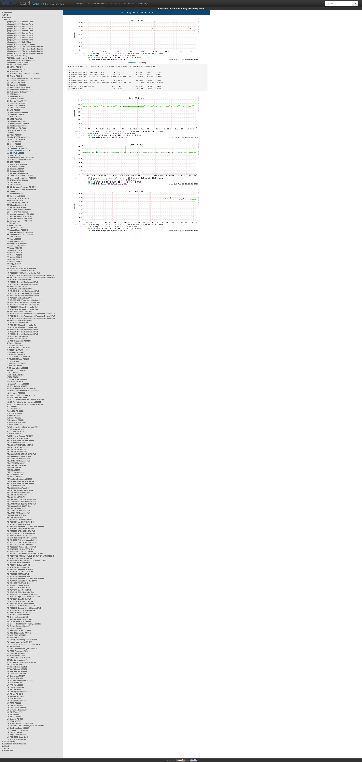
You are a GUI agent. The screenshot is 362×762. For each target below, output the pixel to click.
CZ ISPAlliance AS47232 (16, 128)
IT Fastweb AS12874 (15, 345)
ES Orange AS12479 (15, 200)
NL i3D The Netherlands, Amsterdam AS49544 (25, 399)
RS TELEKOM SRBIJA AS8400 (19, 621)
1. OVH (5, 15)
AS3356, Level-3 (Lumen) (17, 55)
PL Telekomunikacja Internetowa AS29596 (24, 427)
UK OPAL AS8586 (14, 721)
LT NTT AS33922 (13, 372)
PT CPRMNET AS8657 (16, 463)
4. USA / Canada (8, 741)
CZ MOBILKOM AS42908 (16, 130)
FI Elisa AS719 (12, 223)
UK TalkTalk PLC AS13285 (17, 730)
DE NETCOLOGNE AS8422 (17, 180)
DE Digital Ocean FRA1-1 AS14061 (21, 157)
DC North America (96, 3)
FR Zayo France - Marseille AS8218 (21, 270)
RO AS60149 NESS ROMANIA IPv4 (21, 610)
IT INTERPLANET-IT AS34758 (18, 347)
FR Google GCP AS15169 (17, 243)
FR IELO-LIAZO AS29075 (17, 245)
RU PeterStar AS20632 (16, 653)
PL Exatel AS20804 (14, 413)
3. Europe (6, 19)
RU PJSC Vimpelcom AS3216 (18, 651)
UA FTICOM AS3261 (15, 685)
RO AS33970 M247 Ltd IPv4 (18, 574)
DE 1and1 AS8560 (14, 141)
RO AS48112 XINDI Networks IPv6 (20, 528)
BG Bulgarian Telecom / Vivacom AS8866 (23, 78)
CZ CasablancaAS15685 (16, 121)
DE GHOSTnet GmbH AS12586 (19, 159)
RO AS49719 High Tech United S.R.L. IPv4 (23, 596)
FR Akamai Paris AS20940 (17, 230)
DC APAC (114, 3)
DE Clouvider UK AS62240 (17, 148)
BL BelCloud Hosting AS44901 (19, 87)
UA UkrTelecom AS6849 (16, 707)
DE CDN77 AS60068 (15, 146)
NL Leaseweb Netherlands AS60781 (21, 388)
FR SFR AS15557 (14, 264)
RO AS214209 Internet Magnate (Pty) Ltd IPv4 (25, 553)
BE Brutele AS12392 (15, 71)
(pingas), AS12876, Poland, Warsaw (21, 44)
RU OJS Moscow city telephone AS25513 (23, 644)
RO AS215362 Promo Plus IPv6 (19, 519)
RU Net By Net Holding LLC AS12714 (22, 639)
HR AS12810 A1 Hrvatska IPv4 (19, 288)
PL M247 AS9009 (14, 415)
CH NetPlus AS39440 (15, 98)
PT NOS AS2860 (13, 470)
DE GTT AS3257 (13, 162)
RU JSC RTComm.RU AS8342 (19, 633)
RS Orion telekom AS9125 (17, 617)
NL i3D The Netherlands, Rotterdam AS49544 (25, 404)
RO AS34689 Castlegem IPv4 (18, 576)
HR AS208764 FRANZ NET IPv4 (19, 311)
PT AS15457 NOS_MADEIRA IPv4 (20, 481)
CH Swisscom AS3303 (16, 103)
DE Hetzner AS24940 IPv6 (17, 173)
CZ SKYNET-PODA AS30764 (18, 137)
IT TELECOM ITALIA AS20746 (18, 356)
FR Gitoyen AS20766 (15, 241)
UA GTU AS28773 (14, 689)
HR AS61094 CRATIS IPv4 (17, 336)
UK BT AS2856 (13, 714)
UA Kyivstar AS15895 (15, 696)
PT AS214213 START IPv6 (17, 449)
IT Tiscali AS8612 (14, 361)
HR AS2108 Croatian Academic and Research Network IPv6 (31, 275)
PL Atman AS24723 (14, 406)
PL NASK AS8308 (14, 418)
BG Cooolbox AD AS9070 (17, 80)
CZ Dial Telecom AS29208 (17, 126)
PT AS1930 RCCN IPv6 (16, 442)
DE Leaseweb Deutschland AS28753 (21, 178)
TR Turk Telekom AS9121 (17, 667)
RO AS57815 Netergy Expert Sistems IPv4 (24, 608)
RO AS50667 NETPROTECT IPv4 (20, 601)
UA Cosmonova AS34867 (17, 673)
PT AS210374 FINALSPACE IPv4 (20, 490)
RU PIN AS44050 (13, 646)
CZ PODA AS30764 (14, 135)
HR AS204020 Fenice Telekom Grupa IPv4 (23, 304)
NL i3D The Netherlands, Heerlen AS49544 (24, 402)
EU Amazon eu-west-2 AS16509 (19, 218)
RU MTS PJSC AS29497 (16, 635)
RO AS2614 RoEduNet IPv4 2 (18, 565)
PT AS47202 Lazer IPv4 (16, 508)
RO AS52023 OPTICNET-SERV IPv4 (21, 605)
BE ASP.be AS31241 (15, 67)
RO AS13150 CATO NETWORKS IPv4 (21, 542)
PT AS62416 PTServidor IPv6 (18, 458)
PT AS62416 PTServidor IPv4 (18, 510)
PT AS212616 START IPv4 (17, 447)
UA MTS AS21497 (14, 698)
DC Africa (128, 3)
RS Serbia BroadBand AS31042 (19, 619)
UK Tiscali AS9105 (14, 732)
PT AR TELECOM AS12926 (17, 438)
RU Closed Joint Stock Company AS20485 (24, 624)
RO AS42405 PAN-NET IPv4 (18, 585)
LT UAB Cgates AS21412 (17, 379)
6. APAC (5, 746)
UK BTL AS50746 (14, 716)
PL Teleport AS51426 (15, 429)
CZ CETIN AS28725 (14, 119)
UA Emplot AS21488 (15, 678)
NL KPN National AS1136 (17, 386)
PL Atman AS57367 (14, 408)
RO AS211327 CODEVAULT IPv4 (20, 551)
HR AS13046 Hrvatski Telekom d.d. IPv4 (23, 291)
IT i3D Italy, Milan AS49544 (17, 368)
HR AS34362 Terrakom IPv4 (18, 322)
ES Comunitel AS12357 (16, 193)
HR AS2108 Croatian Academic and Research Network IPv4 (31, 313)
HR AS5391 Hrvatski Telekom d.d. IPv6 (22, 282)
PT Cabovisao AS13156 (16, 465)
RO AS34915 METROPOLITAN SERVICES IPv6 (25, 526)
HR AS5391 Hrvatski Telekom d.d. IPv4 (22, 329)
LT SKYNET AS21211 (15, 375)
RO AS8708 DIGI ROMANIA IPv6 (20, 535)
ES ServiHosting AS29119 (17, 202)
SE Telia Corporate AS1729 (18, 660)
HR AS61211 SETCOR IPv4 (18, 338)
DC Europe (77, 3)
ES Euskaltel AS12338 (16, 196)
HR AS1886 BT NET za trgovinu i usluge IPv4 (25, 300)
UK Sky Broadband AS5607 (18, 728)
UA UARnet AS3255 (15, 705)
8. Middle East (7, 750)
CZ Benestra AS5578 (15, 114)
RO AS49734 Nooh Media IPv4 (19, 599)
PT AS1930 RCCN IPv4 (16, 485)
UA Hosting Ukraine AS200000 (19, 691)
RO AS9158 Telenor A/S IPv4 (18, 614)
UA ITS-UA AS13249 (15, 694)
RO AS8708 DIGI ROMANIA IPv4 (20, 612)
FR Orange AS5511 (14, 261)
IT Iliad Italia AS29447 (15, 352)
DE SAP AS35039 (14, 184)
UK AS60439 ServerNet (16, 739)
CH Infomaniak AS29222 (16, 96)
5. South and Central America (14, 743)
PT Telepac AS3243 (14, 476)
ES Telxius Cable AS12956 (17, 207)
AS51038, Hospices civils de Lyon (20, 58)
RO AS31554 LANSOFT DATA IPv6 (20, 522)
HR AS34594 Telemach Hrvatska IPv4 (22, 325)
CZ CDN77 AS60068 (15, 116)
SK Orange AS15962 (15, 664)
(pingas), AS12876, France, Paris (20, 21)
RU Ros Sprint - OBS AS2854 (18, 657)
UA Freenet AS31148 (15, 687)
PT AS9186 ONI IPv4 (15, 517)
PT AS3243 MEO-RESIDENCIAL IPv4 (21, 499)
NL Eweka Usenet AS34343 (18, 384)
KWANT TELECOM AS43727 (18, 370)
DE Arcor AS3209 (14, 144)
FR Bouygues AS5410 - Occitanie (20, 234)
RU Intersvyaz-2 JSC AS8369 (19, 630)
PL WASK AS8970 (14, 433)
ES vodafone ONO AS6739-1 (18, 212)
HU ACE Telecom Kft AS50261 (19, 341)
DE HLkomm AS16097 (16, 166)
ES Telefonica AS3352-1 (16, 205)
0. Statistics (7, 12)
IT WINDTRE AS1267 (15, 365)
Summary (142, 3)
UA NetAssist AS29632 (16, 700)
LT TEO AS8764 (13, 377)
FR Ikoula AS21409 (14, 248)
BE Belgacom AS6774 (16, 69)
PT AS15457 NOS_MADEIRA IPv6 (20, 440)
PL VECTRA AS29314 (15, 431)
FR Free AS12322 (14, 236)
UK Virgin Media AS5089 (16, 734)
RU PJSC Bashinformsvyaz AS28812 (22, 648)
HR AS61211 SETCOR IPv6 (18, 286)
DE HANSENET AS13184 (17, 164)
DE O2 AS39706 (13, 182)
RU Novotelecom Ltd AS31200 (19, 642)
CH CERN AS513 (14, 94)
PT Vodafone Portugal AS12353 (19, 479)
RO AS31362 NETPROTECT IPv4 (20, 569)
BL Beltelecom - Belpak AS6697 (20, 89)
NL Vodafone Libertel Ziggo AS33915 (21, 395)
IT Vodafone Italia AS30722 (17, 363)
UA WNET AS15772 (14, 712)
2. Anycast (6, 17)
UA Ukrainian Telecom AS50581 (20, 710)
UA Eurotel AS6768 (14, 682)
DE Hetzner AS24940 (15, 169)
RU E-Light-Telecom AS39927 (18, 626)
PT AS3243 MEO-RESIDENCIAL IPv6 (21, 454)
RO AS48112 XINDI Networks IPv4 (20, 592)
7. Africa (5, 748)
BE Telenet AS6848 (14, 76)
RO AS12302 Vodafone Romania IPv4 (22, 540)
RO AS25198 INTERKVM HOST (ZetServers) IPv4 (26, 560)
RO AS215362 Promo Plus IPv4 (19, 558)
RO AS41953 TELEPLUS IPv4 (18, 583)
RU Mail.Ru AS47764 (15, 637)
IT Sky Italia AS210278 (16, 354)
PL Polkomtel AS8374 (15, 420)
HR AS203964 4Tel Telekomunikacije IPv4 (23, 302)
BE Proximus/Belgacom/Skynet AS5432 (23, 73)
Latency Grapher (48, 3)
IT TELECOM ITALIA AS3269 (18, 359)
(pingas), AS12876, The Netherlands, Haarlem (25, 46)
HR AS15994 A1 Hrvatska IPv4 (19, 298)
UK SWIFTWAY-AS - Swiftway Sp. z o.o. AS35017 (26, 725)
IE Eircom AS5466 (14, 343)
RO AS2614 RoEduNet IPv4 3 (18, 567)
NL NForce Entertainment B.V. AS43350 (23, 390)
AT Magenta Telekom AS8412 (18, 62)
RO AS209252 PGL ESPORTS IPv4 (20, 549)
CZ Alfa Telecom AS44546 (17, 112)
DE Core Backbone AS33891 (18, 150)
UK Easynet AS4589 (15, 719)
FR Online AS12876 (14, 250)
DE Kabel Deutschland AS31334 (20, 175)
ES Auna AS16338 (14, 191)
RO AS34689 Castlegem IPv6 (18, 524)
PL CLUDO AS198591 (15, 411)
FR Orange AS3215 (14, 252)
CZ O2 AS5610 (13, 132)
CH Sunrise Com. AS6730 (17, 101)
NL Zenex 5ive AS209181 (17, 397)
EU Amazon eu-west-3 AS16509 (19, 221)
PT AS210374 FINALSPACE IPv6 (20, 445)
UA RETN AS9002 (14, 703)
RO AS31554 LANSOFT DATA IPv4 (20, 571)
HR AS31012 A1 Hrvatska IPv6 (19, 279)
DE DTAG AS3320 (17, 153)
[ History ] (142, 62)
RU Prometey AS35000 (16, 655)
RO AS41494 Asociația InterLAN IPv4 (22, 580)
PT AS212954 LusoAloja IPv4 (18, 492)
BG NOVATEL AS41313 (16, 82)
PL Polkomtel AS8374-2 (16, 422)
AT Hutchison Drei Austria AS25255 (21, 60)
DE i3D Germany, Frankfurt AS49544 (21, 187)
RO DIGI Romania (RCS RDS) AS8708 (22, 537)
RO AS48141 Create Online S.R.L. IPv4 (22, 594)
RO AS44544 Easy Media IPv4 (19, 590)
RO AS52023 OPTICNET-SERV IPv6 (21, 531)
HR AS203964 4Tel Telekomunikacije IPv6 (23, 273)
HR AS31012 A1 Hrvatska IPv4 (19, 320)
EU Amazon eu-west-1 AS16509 (19, 216)
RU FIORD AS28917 (15, 628)
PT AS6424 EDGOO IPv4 (16, 515)
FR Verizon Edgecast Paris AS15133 (21, 268)
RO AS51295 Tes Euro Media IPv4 (20, 603)
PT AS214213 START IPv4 (17, 494)
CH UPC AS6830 (13, 110)
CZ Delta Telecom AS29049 (18, 123)
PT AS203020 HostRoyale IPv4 (19, 488)
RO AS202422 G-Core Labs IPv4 (20, 544)
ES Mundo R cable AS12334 (18, 198)
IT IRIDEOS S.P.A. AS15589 (17, 350)
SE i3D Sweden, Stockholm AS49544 (21, 662)
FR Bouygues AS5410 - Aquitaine (20, 232)
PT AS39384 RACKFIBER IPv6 (19, 456)
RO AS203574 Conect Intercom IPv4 (21, 547)
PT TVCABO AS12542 (15, 474)
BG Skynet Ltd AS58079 (16, 85)
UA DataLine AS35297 (16, 676)
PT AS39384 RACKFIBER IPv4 (19, 506)
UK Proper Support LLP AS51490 (20, 723)
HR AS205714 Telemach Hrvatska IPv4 (22, 307)
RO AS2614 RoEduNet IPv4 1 (18, 562)
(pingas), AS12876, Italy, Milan (19, 42)
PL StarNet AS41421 (15, 424)
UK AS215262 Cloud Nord (17, 737)
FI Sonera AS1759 (14, 225)
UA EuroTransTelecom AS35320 (20, 680)
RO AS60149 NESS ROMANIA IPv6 (21, 533)
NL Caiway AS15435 (15, 381)
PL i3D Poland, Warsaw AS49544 (20, 436)
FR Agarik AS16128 (15, 227)
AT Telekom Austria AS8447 (18, 64)
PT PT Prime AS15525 (15, 472)
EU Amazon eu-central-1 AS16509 (20, 214)
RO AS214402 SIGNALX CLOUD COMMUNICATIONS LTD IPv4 (31, 556)
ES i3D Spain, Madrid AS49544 (19, 209)
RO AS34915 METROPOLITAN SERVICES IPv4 (25, 578)
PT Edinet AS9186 (14, 467)
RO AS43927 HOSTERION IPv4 (19, 587)
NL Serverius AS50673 (16, 393)
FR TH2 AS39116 (14, 266)
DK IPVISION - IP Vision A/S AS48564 (21, 189)
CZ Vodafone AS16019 (16, 139)
